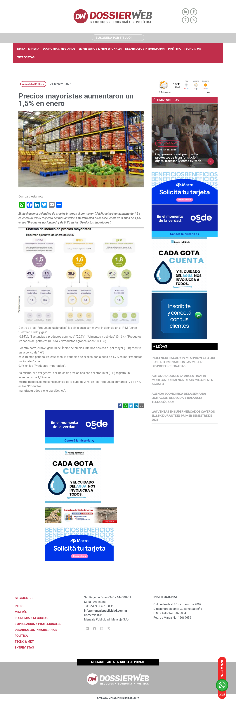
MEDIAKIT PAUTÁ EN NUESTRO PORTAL (118, 662)
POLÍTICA (174, 49)
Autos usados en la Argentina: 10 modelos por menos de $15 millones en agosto (182, 380)
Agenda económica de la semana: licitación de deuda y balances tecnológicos (179, 397)
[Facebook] (94, 628)
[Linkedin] (87, 628)
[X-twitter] (109, 628)
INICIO (20, 49)
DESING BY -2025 (118, 698)
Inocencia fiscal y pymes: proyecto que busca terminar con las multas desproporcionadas (184, 362)
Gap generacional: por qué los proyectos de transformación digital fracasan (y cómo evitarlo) (178, 157)
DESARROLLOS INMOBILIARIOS (145, 49)
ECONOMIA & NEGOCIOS (59, 49)
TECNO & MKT (193, 49)
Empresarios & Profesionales (100, 49)
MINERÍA (33, 49)
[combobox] (118, 37)
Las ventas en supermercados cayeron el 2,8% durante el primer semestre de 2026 (183, 415)
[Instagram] (101, 628)
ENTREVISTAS (25, 57)
